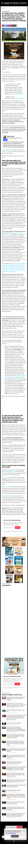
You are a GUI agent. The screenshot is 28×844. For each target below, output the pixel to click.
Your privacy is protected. (7, 531)
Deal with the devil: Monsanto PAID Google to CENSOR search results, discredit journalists (16, 698)
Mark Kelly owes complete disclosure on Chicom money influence (16, 803)
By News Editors (14, 712)
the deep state (18, 456)
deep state (15, 509)
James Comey (16, 511)
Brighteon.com (5, 486)
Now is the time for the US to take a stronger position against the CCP (14, 762)
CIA (5, 509)
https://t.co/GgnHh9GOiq (17, 94)
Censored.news (6, 477)
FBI (19, 509)
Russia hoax (5, 514)
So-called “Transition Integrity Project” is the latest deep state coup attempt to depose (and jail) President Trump (16, 815)
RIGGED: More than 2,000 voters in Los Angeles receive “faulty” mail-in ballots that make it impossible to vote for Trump (16, 705)
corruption (9, 509)
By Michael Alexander (15, 782)
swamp (10, 514)
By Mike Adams (14, 732)
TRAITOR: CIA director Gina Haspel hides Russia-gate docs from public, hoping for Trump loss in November (16, 736)
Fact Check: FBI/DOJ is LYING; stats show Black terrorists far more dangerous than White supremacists (16, 775)
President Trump (20, 513)
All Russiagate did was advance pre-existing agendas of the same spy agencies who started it (16, 750)
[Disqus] (14, 604)
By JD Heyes (14, 720)
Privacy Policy (12, 833)
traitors (20, 514)
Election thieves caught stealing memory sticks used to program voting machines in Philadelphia (16, 808)
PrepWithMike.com (6, 496)
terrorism (15, 514)
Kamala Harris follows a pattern (14, 790)
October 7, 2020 (19, 98)
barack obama (13, 508)
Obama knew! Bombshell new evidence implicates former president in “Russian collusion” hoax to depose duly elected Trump (15, 743)
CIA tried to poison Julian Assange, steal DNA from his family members (16, 786)
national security (11, 513)
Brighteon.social (6, 151)
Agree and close (15, 836)
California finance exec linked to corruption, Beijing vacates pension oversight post (16, 780)
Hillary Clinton (9, 511)
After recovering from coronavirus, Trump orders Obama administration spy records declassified (16, 756)
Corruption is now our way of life (14, 723)
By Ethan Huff (14, 759)
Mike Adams (10, 23)
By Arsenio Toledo (15, 707)
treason (24, 514)
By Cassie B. (14, 701)
